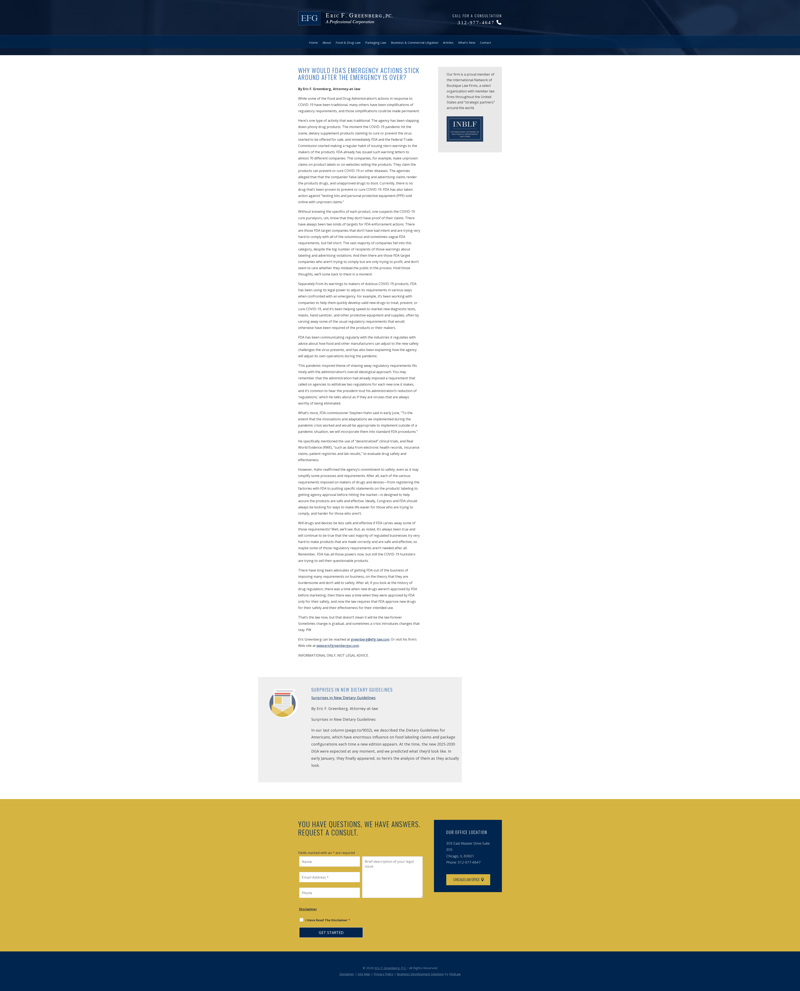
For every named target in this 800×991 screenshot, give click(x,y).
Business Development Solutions (420, 974)
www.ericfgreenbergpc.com (337, 645)
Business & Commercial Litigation (414, 42)
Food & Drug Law (348, 42)
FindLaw (455, 974)
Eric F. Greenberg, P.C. (390, 968)
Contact (485, 42)
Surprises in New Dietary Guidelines (343, 697)
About (326, 42)
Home (313, 42)
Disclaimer (308, 909)
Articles (448, 42)
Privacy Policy (383, 974)
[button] (796, 961)
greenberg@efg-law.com (370, 639)
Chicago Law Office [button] (466, 879)
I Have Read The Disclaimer (327, 920)
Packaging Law (375, 42)
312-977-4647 (476, 22)
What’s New (466, 42)
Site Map (364, 974)
